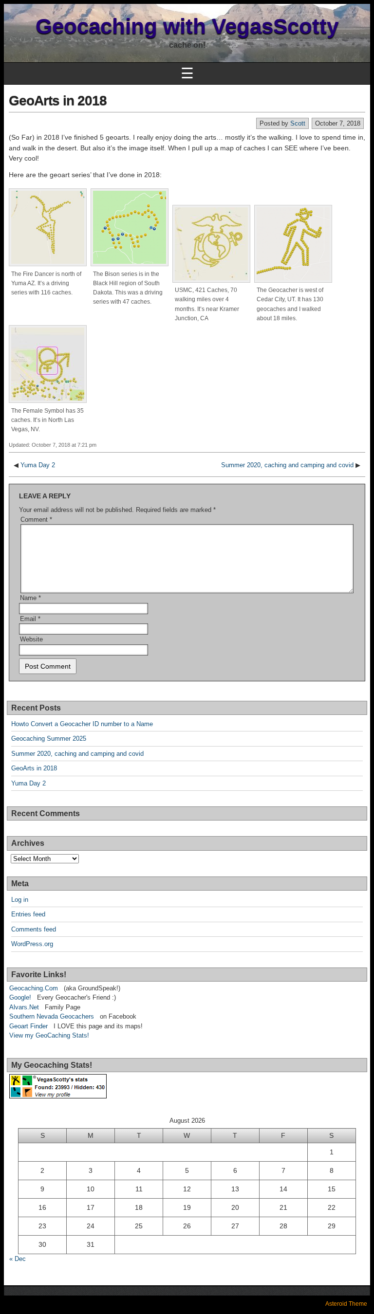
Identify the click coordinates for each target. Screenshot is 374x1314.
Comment (36, 519)
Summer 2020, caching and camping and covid (287, 465)
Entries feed (28, 914)
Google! (20, 997)
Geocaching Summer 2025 (48, 738)
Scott (297, 123)
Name (30, 598)
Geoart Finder (28, 1026)
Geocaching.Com (33, 988)
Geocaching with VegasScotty (187, 26)
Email (30, 618)
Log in (19, 899)
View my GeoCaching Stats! (49, 1035)
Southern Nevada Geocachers (51, 1016)
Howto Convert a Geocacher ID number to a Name (82, 724)
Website (31, 639)
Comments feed (33, 929)
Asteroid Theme (346, 1303)
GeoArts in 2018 (58, 100)
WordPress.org (32, 944)
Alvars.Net (24, 1007)
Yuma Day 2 (37, 465)
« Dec (17, 1258)
